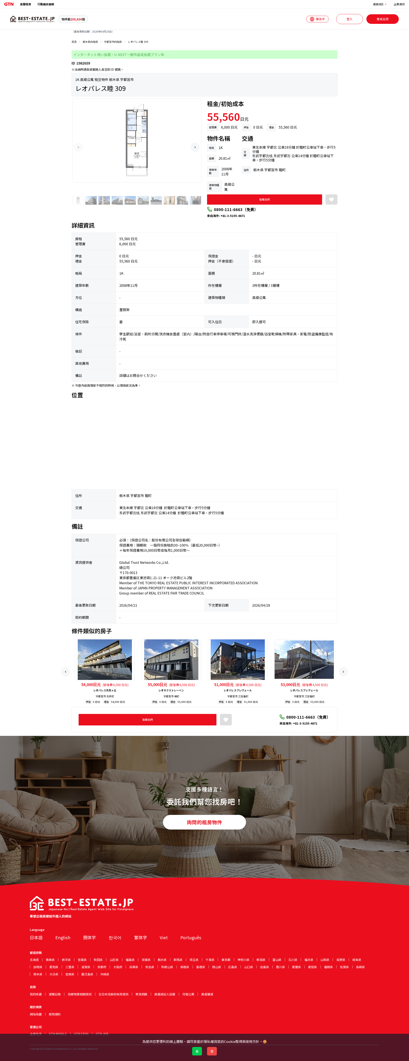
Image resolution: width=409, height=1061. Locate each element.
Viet (164, 937)
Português (190, 937)
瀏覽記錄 (55, 994)
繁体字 (140, 937)
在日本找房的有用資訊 (113, 994)
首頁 (74, 41)
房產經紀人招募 (164, 994)
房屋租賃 (25, 4)
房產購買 (207, 994)
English (62, 937)
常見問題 (141, 994)
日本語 (36, 937)
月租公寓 (188, 994)
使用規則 (55, 1014)
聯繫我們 (264, 199)
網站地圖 (36, 1014)
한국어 (115, 937)
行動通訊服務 (45, 4)
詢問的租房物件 (204, 822)
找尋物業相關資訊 (80, 994)
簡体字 (89, 937)
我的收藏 (36, 994)
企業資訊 (399, 4)
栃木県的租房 (90, 41)
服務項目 (378, 4)
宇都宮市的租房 (113, 41)
